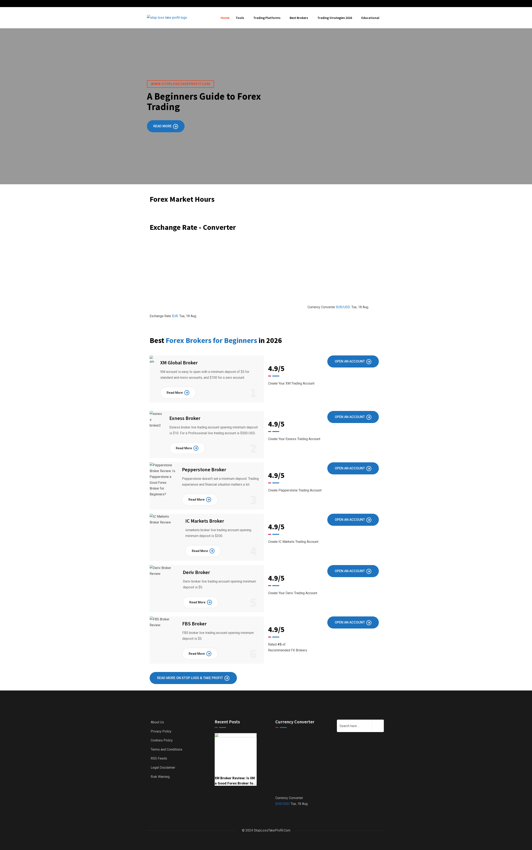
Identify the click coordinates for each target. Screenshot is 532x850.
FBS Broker (194, 623)
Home (225, 18)
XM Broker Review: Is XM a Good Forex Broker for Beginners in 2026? (235, 783)
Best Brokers (299, 18)
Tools (240, 18)
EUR (175, 316)
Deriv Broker (196, 572)
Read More (162, 126)
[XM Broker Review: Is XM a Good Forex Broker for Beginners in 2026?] (236, 754)
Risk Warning (160, 777)
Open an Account (350, 361)
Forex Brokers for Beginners (212, 340)
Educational (370, 18)
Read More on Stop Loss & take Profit (190, 678)
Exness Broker (184, 418)
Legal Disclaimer (163, 768)
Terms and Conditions (166, 749)
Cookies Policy (162, 740)
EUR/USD (343, 307)
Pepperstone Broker (204, 469)
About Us (157, 722)
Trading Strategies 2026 (334, 18)
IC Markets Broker (204, 521)
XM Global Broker (179, 362)
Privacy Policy (161, 731)
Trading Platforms (266, 18)
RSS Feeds (159, 758)
